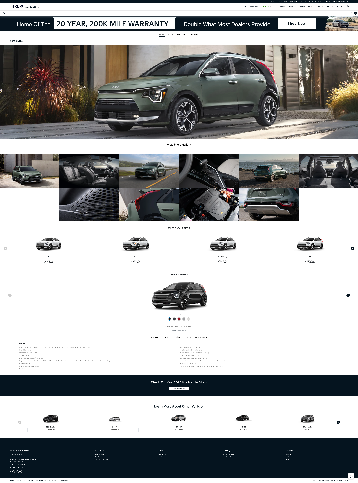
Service (161, 450)
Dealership (289, 450)
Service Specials (163, 457)
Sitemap (41, 480)
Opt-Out (60, 480)
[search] (348, 6)
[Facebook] (12, 471)
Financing (226, 450)
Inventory (99, 450)
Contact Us (18, 455)
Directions (288, 457)
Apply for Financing (228, 454)
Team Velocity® (323, 480)
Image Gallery (187, 326)
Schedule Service (163, 454)
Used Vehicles (99, 457)
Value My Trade (226, 457)
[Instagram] (16, 471)
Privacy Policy (26, 480)
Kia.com (287, 459)
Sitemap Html (47, 480)
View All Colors (172, 326)
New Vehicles (99, 454)
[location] (324, 1)
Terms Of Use (34, 480)
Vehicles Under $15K (101, 459)
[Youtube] (20, 471)
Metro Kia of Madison (16, 480)
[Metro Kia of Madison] (26, 6)
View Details (51, 430)
